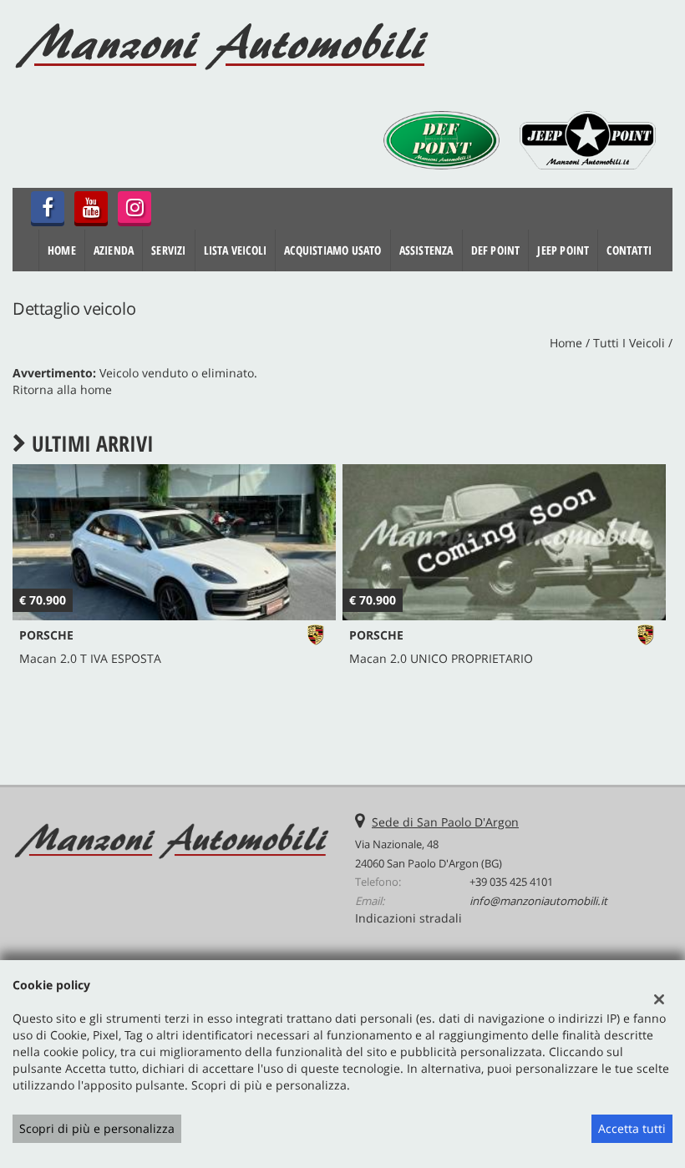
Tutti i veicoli (629, 343)
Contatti (629, 250)
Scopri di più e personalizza (97, 1128)
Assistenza (426, 250)
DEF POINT (495, 250)
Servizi (168, 250)
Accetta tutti (632, 1128)
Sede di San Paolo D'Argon (445, 822)
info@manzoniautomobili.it (538, 900)
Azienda (114, 250)
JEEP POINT (563, 250)
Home (62, 250)
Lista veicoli (235, 250)
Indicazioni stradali (408, 918)
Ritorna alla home (62, 389)
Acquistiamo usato (332, 250)
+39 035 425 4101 (511, 881)
